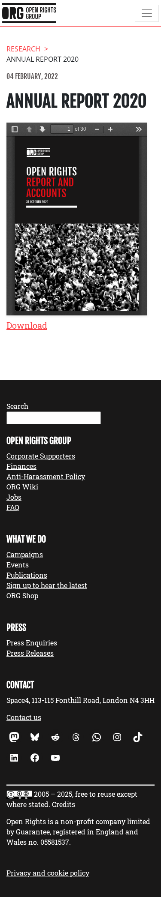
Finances (21, 466)
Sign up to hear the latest (46, 585)
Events (17, 564)
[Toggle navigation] (147, 13)
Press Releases (30, 652)
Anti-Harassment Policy (45, 476)
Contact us (23, 717)
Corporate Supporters (40, 455)
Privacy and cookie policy (47, 872)
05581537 (54, 841)
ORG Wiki (22, 486)
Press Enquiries (31, 642)
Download (26, 325)
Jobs (13, 496)
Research (23, 49)
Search (17, 406)
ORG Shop (22, 595)
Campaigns (24, 554)
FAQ (12, 507)
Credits (63, 804)
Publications (26, 574)
